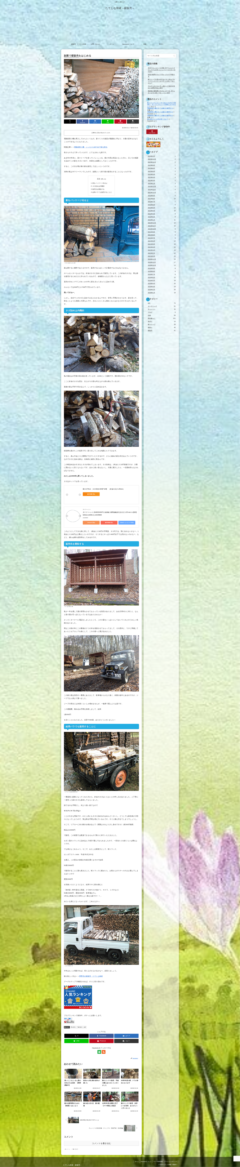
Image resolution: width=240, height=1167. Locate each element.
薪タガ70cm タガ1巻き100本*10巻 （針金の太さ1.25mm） (103, 489)
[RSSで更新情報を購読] (103, 1052)
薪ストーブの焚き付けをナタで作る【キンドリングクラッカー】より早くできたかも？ (161, 81)
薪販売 (67, 1027)
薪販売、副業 (82, 1027)
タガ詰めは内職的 (98, 186)
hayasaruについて (146, 1161)
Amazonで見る (91, 522)
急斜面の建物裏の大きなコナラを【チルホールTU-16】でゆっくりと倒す (161, 92)
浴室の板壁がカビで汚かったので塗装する (161, 75)
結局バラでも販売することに (102, 192)
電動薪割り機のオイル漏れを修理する (160, 108)
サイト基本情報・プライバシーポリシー (165, 1161)
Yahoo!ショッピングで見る (127, 522)
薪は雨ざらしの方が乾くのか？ (157, 119)
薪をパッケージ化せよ (99, 183)
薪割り (74, 1027)
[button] (133, 121)
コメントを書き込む (101, 1143)
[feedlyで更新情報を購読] (99, 1052)
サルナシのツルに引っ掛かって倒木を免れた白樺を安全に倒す (161, 87)
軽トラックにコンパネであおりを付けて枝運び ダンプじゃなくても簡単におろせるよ (161, 104)
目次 (98, 179)
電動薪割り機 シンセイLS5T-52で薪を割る (90, 147)
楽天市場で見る (91, 494)
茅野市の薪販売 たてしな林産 (91, 976)
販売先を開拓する (98, 189)
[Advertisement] (120, 27)
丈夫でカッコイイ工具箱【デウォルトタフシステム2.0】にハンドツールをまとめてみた (161, 69)
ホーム (137, 1161)
